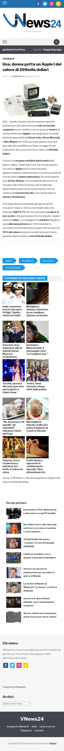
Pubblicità (26, 730)
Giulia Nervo (19, 76)
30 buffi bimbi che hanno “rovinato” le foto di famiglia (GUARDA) (38, 543)
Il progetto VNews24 (18, 726)
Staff (34, 726)
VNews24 (32, 719)
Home (6, 478)
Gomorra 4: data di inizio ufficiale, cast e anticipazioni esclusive (38, 602)
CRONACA (8, 58)
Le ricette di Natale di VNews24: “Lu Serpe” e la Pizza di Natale (40, 587)
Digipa (52, 743)
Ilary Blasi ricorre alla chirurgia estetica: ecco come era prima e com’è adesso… (40, 528)
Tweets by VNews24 (14, 687)
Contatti (38, 730)
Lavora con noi (47, 726)
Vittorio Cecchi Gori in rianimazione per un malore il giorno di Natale (39, 572)
